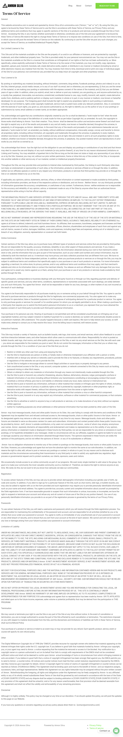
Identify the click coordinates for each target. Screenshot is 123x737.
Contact (88, 6)
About (78, 6)
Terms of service (96, 728)
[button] (107, 6)
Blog (70, 6)
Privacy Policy (95, 725)
